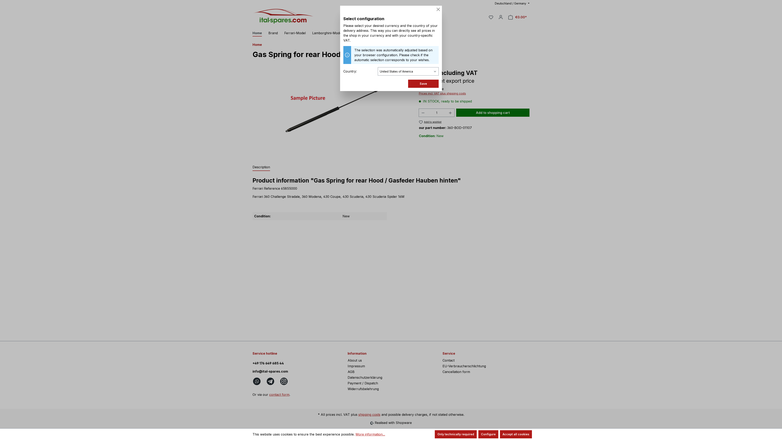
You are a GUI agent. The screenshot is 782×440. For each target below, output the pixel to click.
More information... (370, 434)
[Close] (438, 9)
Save (423, 83)
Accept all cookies (516, 434)
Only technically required (455, 434)
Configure (488, 434)
